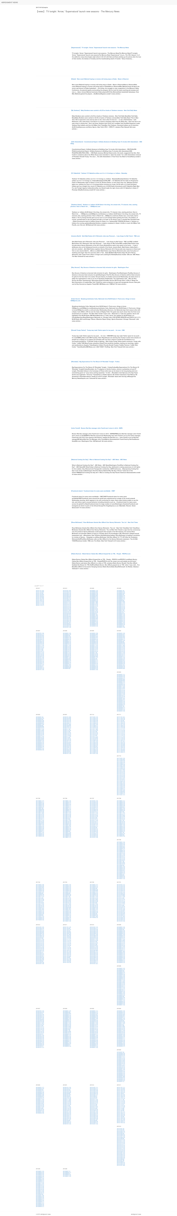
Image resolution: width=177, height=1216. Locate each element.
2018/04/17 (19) (121, 652)
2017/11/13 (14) (121, 731)
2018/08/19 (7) (120, 612)
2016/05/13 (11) (94, 1025)
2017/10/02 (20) (121, 759)
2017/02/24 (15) (94, 912)
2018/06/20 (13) (67, 656)
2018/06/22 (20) (67, 658)
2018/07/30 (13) (40, 668)
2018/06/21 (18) (67, 657)
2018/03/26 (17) (121, 705)
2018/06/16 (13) (67, 651)
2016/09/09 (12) (121, 937)
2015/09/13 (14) (40, 1186)
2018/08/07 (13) (121, 598)
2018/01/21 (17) (67, 741)
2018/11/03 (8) (39, 593)
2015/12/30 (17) (94, 1122)
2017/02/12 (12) (94, 898)
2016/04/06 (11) (121, 1017)
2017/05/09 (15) (121, 851)
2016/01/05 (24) (67, 1092)
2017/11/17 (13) (121, 736)
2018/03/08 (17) (121, 683)
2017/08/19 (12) (67, 822)
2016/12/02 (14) (40, 928)
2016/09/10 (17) (121, 938)
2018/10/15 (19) (67, 607)
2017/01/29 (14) (121, 918)
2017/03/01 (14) (67, 884)
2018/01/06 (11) (67, 723)
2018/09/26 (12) (94, 621)
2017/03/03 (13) (67, 887)
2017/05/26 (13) (121, 872)
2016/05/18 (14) (94, 1031)
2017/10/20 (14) (121, 781)
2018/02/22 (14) (40, 742)
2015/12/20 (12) (94, 1110)
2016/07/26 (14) (40, 1041)
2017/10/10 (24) (121, 769)
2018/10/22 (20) (67, 616)
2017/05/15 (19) (121, 859)
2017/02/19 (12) (94, 906)
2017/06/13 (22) (121, 815)
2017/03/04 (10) (67, 888)
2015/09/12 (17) (40, 1184)
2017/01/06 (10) (121, 890)
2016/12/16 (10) (40, 945)
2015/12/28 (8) (93, 1120)
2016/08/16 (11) (121, 986)
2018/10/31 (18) (67, 627)
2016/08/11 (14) (121, 980)
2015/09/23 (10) (40, 1198)
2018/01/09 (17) (67, 726)
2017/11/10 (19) (121, 728)
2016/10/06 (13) (94, 933)
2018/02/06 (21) (40, 723)
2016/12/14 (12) (40, 943)
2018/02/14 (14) (40, 732)
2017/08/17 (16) (67, 820)
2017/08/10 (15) (67, 811)
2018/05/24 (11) (94, 661)
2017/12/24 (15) (94, 745)
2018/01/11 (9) (66, 729)
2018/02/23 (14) (40, 743)
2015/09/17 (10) (40, 1190)
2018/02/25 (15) (40, 746)
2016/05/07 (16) (94, 1018)
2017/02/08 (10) (94, 893)
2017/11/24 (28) (121, 745)
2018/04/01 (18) (121, 633)
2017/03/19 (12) (67, 906)
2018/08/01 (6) (120, 590)
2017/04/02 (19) (40, 886)
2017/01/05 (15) (121, 889)
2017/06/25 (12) (121, 830)
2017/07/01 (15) (94, 801)
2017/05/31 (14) (121, 878)
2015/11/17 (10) (121, 1107)
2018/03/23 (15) (121, 701)
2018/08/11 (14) (121, 603)
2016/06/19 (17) (67, 1032)
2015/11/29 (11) (121, 1121)
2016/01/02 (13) (67, 1088)
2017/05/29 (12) (121, 876)
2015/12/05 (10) (94, 1092)
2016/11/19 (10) (67, 949)
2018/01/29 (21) (67, 751)
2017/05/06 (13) (121, 848)
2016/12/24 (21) (40, 955)
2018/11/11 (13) (40, 603)
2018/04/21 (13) (121, 657)
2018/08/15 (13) (121, 607)
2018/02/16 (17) (40, 735)
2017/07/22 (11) (94, 826)
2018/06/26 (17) (67, 663)
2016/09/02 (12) (121, 928)
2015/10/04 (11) (121, 1132)
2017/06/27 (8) (120, 832)
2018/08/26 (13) (121, 621)
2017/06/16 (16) (121, 819)
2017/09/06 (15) (40, 807)
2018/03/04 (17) (121, 678)
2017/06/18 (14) (121, 821)
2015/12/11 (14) (94, 1099)
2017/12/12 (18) (94, 730)
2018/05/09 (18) (94, 643)
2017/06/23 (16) (121, 827)
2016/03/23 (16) (121, 1071)
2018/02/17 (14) (40, 736)
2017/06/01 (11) (121, 801)
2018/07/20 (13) (40, 656)
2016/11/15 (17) (67, 944)
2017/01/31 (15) (121, 921)
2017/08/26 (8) (66, 831)
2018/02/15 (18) (40, 734)
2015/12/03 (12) (94, 1090)
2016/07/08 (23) (40, 1019)
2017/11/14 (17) (121, 732)
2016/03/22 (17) (121, 1070)
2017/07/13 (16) (94, 815)
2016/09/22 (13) (121, 952)
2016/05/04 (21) (94, 1014)
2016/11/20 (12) (67, 950)
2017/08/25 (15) (67, 830)
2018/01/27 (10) (67, 748)
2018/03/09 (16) (121, 684)
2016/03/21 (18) (121, 1069)
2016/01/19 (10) (67, 1109)
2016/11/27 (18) (67, 958)
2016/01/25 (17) (67, 1116)
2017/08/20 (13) (67, 824)
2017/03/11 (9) (66, 896)
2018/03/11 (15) (121, 686)
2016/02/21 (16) (40, 1111)
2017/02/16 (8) (93, 903)
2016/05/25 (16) (94, 1040)
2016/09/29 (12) (121, 961)
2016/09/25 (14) (121, 956)
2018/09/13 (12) (94, 605)
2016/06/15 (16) (67, 1028)
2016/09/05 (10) (121, 932)
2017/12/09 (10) (94, 726)
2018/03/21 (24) (121, 699)
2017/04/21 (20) (40, 909)
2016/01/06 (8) (66, 1093)
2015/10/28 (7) (120, 1161)
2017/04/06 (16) (40, 890)
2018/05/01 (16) (94, 633)
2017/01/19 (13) (121, 906)
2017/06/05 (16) (121, 805)
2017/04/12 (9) (39, 898)
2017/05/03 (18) (121, 844)
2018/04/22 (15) (121, 658)
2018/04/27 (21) (121, 665)
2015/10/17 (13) (121, 1148)
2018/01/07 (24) (67, 724)
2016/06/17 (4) (66, 1030)
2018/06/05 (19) (67, 638)
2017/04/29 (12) (40, 918)
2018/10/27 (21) (67, 622)
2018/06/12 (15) (67, 646)
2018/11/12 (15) (40, 604)
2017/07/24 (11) (94, 828)
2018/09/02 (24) (94, 592)
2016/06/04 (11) (67, 1014)
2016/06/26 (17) (67, 1041)
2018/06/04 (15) (67, 637)
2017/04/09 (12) (40, 894)
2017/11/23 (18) (121, 743)
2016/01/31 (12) (67, 1124)
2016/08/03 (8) (120, 971)
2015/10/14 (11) (121, 1144)
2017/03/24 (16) (67, 912)
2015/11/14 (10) (121, 1103)
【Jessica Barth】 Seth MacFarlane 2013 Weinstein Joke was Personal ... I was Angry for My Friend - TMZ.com (105, 236)
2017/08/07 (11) (67, 808)
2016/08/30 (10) (121, 1003)
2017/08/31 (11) (67, 837)
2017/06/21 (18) (121, 825)
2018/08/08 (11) (121, 599)
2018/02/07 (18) (40, 724)
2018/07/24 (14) (40, 661)
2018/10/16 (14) (67, 609)
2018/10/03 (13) (67, 593)
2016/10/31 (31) (94, 963)
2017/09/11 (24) (40, 813)
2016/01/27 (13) (67, 1119)
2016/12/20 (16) (40, 950)
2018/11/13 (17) (40, 605)
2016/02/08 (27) (40, 1096)
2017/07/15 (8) (93, 817)
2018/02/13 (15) (40, 731)
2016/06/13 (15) (67, 1025)
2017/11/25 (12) (121, 746)
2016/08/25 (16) (121, 997)
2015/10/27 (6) (120, 1160)
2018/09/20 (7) (93, 613)
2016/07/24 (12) (40, 1039)
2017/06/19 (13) (121, 822)
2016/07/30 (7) (39, 1046)
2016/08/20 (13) (121, 991)
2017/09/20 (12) (40, 824)
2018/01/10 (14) (67, 728)
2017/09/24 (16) (40, 828)
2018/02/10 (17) (40, 728)
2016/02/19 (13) (40, 1109)
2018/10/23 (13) (67, 617)
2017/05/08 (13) (121, 850)
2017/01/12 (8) (120, 898)
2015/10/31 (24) (121, 1165)
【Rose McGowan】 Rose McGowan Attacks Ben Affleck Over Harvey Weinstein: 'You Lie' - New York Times (104, 522)
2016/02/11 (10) (40, 1099)
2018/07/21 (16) (40, 657)
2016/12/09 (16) (40, 937)
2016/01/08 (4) (66, 1096)
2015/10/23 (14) (121, 1155)
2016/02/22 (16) (40, 1113)
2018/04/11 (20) (121, 645)
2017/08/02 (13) (67, 802)
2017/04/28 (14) (40, 917)
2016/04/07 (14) (121, 1018)
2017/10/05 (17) (121, 763)
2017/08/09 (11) (67, 810)
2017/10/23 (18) (121, 785)
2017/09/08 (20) (40, 809)
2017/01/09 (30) (121, 894)
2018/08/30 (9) (120, 626)
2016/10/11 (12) (94, 939)
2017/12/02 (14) (94, 718)
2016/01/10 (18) (67, 1098)
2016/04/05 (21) (121, 1016)
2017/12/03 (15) (94, 719)
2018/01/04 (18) (67, 720)
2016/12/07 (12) (40, 934)
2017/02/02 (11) (94, 886)
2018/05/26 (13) (94, 663)
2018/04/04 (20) (121, 637)
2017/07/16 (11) (94, 819)
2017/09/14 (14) (40, 816)
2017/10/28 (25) (121, 791)
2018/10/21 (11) (67, 615)
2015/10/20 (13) (121, 1152)
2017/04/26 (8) (39, 915)
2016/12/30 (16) (40, 962)
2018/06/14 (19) (67, 649)
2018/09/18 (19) (94, 611)
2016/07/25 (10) (40, 1040)
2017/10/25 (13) (121, 787)
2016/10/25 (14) (94, 956)
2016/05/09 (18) (94, 1020)
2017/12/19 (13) (94, 739)
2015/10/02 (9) (120, 1130)
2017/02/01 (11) (94, 884)
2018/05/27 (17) (94, 665)
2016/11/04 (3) (66, 931)
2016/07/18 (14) (40, 1031)
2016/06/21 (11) (67, 1035)
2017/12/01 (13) (94, 717)
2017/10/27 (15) (121, 790)
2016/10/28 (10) (94, 960)
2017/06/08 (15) (121, 809)
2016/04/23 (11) (121, 1037)
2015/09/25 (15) (40, 1200)
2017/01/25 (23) (121, 913)
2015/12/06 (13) (94, 1093)
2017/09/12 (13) (40, 814)
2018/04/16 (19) (121, 651)
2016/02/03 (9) (39, 1090)
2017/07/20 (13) (94, 824)
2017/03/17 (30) (67, 904)
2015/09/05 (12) (40, 1176)
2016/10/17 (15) (94, 946)
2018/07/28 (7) (39, 666)
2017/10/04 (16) (121, 762)
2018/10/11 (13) (67, 603)
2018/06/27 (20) (67, 665)
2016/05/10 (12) (94, 1022)
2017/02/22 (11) (94, 910)
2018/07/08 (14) (40, 641)
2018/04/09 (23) (121, 643)
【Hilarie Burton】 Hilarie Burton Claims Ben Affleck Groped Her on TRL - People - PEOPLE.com (100, 554)
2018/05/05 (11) (94, 638)
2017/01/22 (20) (121, 910)
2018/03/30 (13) (121, 709)
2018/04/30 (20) (121, 668)
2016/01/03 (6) (66, 1090)
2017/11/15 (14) (121, 734)
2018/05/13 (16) (94, 647)
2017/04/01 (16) (40, 884)
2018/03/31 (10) (121, 711)
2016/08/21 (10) (121, 992)
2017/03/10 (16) (67, 895)
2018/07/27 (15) (40, 665)
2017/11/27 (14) (121, 748)
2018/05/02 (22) (94, 634)
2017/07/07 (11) (94, 808)
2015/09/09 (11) (40, 1181)
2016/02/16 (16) (40, 1105)
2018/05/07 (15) (94, 640)
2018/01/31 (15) (67, 753)
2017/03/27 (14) (67, 916)
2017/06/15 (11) (121, 817)
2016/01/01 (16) (67, 1087)
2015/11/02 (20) (121, 1088)
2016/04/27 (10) (121, 1042)
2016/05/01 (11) (94, 1011)
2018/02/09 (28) (40, 726)
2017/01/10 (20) (121, 895)
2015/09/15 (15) (40, 1188)
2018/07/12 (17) (40, 646)
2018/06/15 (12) (67, 650)
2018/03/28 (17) (121, 707)
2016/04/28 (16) (121, 1043)
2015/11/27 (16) (121, 1119)
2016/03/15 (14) (121, 1062)
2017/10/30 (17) (121, 793)
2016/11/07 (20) (67, 934)
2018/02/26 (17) (40, 747)
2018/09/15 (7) (93, 607)
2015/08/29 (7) (66, 1173)
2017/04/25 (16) (40, 913)
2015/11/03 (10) (121, 1090)
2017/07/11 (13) (94, 813)
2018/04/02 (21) (121, 634)
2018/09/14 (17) (94, 606)
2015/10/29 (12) (121, 1162)
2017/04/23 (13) (40, 911)
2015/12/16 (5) (93, 1105)
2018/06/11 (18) (67, 645)
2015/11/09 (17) (121, 1097)
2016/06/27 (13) (67, 1042)
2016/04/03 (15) (121, 1013)
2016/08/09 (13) (121, 978)
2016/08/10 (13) (121, 979)
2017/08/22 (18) (67, 826)
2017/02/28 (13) (94, 917)
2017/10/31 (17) (121, 794)
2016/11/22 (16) (67, 952)
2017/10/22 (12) (121, 784)
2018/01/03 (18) (67, 719)
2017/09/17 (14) (40, 820)
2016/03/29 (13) (121, 1079)
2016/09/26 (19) (121, 957)
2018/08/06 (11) (121, 596)
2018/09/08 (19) (94, 599)
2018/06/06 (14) (67, 639)
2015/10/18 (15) (121, 1149)
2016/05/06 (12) (94, 1017)
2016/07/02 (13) (40, 1012)
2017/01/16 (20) (121, 903)
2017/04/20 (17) (40, 907)
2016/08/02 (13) (121, 969)
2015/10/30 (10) (121, 1164)
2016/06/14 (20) (67, 1026)
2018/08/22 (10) (121, 616)
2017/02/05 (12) (94, 889)
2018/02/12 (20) (40, 730)
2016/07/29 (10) (40, 1045)
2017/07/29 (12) (94, 835)
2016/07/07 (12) (40, 1018)
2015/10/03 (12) (121, 1131)
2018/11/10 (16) (40, 601)
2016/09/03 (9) (120, 929)
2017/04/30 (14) (40, 920)
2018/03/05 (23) (121, 679)
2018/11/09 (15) (40, 600)
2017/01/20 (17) (121, 907)
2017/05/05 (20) (121, 847)
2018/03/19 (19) (121, 696)
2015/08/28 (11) (67, 1172)
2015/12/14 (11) (94, 1103)
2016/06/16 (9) (66, 1029)
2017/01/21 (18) (121, 909)
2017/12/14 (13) (94, 732)
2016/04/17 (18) (121, 1030)
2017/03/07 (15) (67, 892)
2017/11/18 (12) (121, 737)
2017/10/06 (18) (121, 764)
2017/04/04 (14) (40, 888)
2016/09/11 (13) (121, 939)
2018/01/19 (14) (67, 739)
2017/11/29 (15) (121, 751)
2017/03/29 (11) (67, 918)
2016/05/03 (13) (94, 1013)
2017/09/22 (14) (40, 826)
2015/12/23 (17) (94, 1114)
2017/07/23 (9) (93, 827)
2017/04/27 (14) (40, 916)
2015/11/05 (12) (121, 1092)
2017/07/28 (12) (94, 833)
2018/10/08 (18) (67, 599)
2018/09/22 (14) (94, 616)
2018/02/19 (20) (40, 739)
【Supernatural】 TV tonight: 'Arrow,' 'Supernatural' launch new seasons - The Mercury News (100, 47)
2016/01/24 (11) (67, 1115)
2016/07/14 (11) (40, 1026)
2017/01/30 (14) (121, 920)
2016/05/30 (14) (94, 1046)
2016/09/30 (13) (121, 962)
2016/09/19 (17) (121, 949)
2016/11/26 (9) (66, 957)
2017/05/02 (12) (121, 843)
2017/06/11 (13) (121, 813)
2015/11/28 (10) (121, 1120)
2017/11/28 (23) (121, 750)
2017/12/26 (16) (94, 747)
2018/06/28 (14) (67, 666)
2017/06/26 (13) (121, 831)
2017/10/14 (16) (121, 774)
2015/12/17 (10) (94, 1107)
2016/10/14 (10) (94, 943)
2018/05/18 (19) (94, 654)
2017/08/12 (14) (67, 814)
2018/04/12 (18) (121, 646)
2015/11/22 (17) (121, 1113)
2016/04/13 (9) (120, 1025)
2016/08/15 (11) (121, 985)
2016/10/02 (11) (94, 928)
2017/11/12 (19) (121, 730)
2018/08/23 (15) (121, 617)
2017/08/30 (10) (67, 836)
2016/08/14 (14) (121, 984)
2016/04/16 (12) (121, 1029)
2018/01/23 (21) (67, 743)
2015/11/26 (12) (121, 1118)
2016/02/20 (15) (40, 1110)
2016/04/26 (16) (121, 1041)
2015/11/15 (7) (120, 1104)
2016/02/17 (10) (40, 1107)
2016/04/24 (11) (121, 1039)
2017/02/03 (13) (94, 887)
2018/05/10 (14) (94, 644)
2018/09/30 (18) (94, 626)
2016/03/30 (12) (121, 1080)
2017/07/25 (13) (94, 830)
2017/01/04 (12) (121, 888)
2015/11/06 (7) (120, 1093)
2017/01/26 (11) (121, 915)
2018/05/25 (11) (94, 662)
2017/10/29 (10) (121, 792)
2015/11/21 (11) (121, 1111)
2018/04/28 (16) (121, 666)
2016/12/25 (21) (40, 956)
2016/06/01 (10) (67, 1011)
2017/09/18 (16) (40, 821)
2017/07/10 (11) (94, 811)
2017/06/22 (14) (121, 826)
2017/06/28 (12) (121, 833)
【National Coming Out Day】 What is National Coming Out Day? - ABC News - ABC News (99, 459)
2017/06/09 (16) (121, 810)
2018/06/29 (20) (67, 667)
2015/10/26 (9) (120, 1159)
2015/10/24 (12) (121, 1156)
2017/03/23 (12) (67, 911)
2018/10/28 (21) (67, 623)
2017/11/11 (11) (121, 729)
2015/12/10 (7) (93, 1098)
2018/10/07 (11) (67, 598)
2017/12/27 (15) (94, 748)
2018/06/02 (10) (67, 634)
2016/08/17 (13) (121, 988)
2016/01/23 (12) (67, 1114)
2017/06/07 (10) (121, 808)
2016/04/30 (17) (121, 1046)
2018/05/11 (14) (94, 645)
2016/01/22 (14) (67, 1113)
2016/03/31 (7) (120, 1081)
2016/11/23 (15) (67, 954)
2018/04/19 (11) (121, 655)
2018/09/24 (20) (94, 618)
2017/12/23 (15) (94, 743)
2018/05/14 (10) (94, 649)
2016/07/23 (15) (40, 1037)
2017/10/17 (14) (121, 777)
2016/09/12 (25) (121, 940)
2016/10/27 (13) (94, 958)
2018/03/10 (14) (121, 685)
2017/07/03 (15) (94, 803)
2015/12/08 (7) (93, 1096)
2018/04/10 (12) (121, 644)
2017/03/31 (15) (67, 921)
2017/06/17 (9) (120, 820)
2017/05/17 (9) (120, 861)
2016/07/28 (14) (40, 1043)
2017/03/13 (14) (67, 899)
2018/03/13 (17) (121, 689)
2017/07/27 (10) (94, 832)
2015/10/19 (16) (121, 1150)
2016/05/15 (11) (94, 1028)
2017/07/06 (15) (94, 807)
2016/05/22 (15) (94, 1036)
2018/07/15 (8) (39, 650)
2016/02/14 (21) (40, 1103)
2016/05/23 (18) (94, 1037)
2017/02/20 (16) (94, 907)
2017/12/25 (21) (94, 746)
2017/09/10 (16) (40, 811)
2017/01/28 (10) (121, 917)
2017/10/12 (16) (121, 771)
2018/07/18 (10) (40, 654)
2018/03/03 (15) (121, 677)
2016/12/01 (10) (40, 927)
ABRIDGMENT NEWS (9, 2)
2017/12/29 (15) (94, 751)
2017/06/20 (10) (121, 824)
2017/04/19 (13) (40, 906)
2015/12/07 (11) (94, 1094)
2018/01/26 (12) (67, 747)
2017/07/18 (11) (94, 821)
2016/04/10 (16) (121, 1022)
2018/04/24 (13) (121, 661)
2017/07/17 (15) (94, 820)
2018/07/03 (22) (40, 635)
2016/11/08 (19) (67, 935)
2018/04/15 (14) (121, 650)
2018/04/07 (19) (121, 640)
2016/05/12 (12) (94, 1024)
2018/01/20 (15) (67, 740)
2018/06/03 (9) (66, 635)
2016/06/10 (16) (67, 1022)
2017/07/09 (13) (94, 810)
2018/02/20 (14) (40, 740)
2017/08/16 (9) (66, 819)
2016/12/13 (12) (40, 941)
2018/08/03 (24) (121, 593)
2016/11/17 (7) (66, 946)
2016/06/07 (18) (67, 1018)
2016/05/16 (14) (94, 1029)
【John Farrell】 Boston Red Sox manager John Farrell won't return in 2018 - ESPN (96, 428)
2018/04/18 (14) (121, 654)
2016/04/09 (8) (120, 1020)
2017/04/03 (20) (40, 887)
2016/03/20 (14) (121, 1068)
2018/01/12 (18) (67, 730)
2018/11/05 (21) (40, 595)
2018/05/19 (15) (94, 655)
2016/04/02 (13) (121, 1012)
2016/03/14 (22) (121, 1060)
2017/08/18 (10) (67, 821)
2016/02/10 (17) (40, 1098)
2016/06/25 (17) (67, 1040)
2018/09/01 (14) (94, 590)
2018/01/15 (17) (67, 734)
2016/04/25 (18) (121, 1040)
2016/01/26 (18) (67, 1118)
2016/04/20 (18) (121, 1034)
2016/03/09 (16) (121, 1054)
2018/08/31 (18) (121, 627)
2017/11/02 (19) (121, 718)
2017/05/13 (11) (121, 856)
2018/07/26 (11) (40, 663)
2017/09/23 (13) (40, 827)
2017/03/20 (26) (67, 907)
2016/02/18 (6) (39, 1108)
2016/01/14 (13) (67, 1103)
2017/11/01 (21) (121, 717)
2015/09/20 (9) (39, 1194)
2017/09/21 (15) (40, 825)
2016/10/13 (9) (93, 941)
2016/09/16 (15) (121, 945)
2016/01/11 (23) (67, 1099)
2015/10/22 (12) (121, 1154)
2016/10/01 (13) (94, 927)
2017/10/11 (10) (121, 770)
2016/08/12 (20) (121, 982)
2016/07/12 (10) (40, 1024)
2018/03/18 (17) (121, 695)
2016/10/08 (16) (94, 935)
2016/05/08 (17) (94, 1019)
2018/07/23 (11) (40, 660)
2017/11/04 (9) (120, 720)
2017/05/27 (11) (121, 873)
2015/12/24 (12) (94, 1115)
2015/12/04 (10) (94, 1091)
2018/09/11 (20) (94, 603)
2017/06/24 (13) (121, 828)
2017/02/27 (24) (94, 916)
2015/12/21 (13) (94, 1111)
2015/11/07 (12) (121, 1094)
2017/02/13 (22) (94, 899)
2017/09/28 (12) (40, 833)
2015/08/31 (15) (67, 1176)
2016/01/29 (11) (67, 1121)
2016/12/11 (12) (40, 939)
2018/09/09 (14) (94, 600)
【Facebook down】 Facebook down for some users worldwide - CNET (93, 491)
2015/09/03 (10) (40, 1173)
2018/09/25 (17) (94, 620)
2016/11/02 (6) (66, 928)
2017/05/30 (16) (121, 877)
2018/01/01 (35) (67, 717)
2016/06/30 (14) (67, 1046)
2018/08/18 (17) (121, 611)
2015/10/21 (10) (121, 1153)
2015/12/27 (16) (94, 1119)
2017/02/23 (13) (94, 911)
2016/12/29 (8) (39, 961)
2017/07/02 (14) (94, 802)
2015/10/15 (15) (121, 1145)
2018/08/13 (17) (121, 605)
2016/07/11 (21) (40, 1023)
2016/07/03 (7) (39, 1013)
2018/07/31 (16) (40, 669)
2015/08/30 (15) (67, 1175)
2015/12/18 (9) (93, 1108)
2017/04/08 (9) (39, 893)
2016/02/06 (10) (40, 1093)
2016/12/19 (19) (40, 949)
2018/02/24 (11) (40, 745)
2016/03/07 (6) (120, 1052)
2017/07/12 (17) (94, 814)
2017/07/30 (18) (94, 836)
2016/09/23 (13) (121, 954)
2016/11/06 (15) (67, 933)
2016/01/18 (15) (67, 1108)
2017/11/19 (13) (121, 739)
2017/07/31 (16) (94, 837)
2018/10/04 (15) (67, 594)
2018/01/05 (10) (67, 722)
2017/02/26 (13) (94, 915)
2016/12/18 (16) (40, 947)
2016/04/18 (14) (121, 1031)
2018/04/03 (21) (121, 635)
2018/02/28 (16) (40, 750)
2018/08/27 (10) (121, 622)
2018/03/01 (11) (121, 674)
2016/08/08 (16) (121, 977)
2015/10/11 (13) (121, 1141)
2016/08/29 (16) (121, 1002)
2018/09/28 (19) (94, 623)
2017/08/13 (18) (67, 815)
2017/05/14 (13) (121, 858)
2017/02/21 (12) (94, 909)
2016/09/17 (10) (121, 946)
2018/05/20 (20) (94, 656)
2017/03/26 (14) (67, 915)
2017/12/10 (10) (94, 728)
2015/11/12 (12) (121, 1101)
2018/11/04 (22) (40, 594)
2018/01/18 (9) (66, 737)
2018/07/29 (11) (40, 667)
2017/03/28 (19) (67, 917)
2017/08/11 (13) (67, 813)
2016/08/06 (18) (121, 974)
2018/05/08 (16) (94, 641)
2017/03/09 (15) (67, 894)
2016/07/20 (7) (39, 1034)
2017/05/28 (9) (120, 875)
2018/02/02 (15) (40, 718)
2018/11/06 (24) (40, 596)
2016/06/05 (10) (67, 1016)
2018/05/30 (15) (94, 668)
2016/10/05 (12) (94, 932)
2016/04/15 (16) (121, 1028)
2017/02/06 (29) (94, 890)
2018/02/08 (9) (39, 725)
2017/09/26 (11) (40, 831)
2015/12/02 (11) (94, 1088)
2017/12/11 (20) (94, 729)
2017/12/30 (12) (94, 752)
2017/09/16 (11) (40, 819)
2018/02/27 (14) (40, 748)
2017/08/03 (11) (67, 803)
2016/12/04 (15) (40, 931)
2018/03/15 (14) (121, 691)
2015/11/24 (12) (121, 1115)
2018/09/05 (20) (94, 595)
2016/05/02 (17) (94, 1012)
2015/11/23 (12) (121, 1114)
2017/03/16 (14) (67, 903)
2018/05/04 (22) (94, 637)
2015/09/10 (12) (40, 1182)
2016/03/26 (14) (121, 1075)
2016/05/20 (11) (94, 1034)
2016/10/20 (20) (94, 950)
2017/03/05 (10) (67, 889)
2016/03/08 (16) (121, 1053)
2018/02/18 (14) (40, 737)
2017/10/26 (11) (121, 788)
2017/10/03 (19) (121, 760)
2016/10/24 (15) (94, 955)
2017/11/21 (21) (121, 741)
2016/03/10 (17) (121, 1056)
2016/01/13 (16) (67, 1102)
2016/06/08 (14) (67, 1019)
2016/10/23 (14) (94, 954)
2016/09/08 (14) (121, 935)
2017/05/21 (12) (121, 866)
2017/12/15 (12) (94, 734)
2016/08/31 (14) (121, 1005)
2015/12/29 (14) (94, 1121)
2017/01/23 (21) (121, 911)
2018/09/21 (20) (94, 615)
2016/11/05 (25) (67, 932)
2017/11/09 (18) (121, 726)
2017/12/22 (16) (94, 742)
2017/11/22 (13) (121, 742)
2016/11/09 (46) (67, 937)
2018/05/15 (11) (94, 650)
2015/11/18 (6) (120, 1108)
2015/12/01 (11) (94, 1087)
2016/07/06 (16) (40, 1017)
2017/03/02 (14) (67, 886)
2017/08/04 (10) (67, 804)
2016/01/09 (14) (67, 1097)
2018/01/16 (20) (67, 735)
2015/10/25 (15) (121, 1158)
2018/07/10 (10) (40, 644)
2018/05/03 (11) (94, 635)
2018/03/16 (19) (121, 692)
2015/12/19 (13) (94, 1109)
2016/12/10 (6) (39, 938)
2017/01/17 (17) (121, 904)
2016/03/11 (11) (121, 1057)
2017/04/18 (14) (40, 905)
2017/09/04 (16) (40, 804)
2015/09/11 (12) (40, 1183)
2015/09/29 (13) (40, 1205)
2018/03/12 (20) (121, 688)
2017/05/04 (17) (121, 845)
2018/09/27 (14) (94, 622)
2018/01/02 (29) (67, 718)
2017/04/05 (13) (40, 889)
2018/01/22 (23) (67, 742)
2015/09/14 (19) (40, 1187)
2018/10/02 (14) (67, 592)
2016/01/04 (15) (67, 1091)
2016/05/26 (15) (94, 1041)
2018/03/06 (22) (121, 680)
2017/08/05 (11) (67, 805)
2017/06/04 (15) (121, 804)
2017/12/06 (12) (94, 723)
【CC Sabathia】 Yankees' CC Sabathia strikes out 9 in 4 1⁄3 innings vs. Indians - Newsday (99, 173)
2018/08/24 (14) (121, 618)
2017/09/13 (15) (40, 815)
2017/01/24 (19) (121, 912)
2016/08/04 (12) (121, 972)
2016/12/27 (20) (40, 958)
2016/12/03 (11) (40, 929)
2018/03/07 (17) (121, 681)
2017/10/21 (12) (121, 782)
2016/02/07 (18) (40, 1094)
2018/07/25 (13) (40, 662)
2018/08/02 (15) (121, 592)
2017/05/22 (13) (121, 867)
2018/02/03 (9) (39, 719)
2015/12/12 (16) (94, 1101)
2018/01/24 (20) (67, 745)
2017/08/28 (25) (67, 833)
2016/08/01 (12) (121, 968)
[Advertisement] (88, 28)
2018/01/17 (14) (67, 736)
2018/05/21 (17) (94, 657)
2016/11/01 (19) (67, 927)
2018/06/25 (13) (67, 662)
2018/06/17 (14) (67, 652)
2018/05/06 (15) (94, 639)
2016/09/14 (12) (121, 943)
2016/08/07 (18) (121, 975)
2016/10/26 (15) (94, 957)
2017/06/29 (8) (120, 835)
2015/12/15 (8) (93, 1104)
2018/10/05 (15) (67, 595)
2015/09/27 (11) (40, 1203)
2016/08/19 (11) (121, 990)
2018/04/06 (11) (121, 639)
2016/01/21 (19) (67, 1111)
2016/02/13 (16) (40, 1102)
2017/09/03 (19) (40, 803)
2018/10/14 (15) (67, 606)
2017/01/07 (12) (121, 892)
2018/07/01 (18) (40, 633)
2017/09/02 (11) (40, 802)
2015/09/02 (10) (40, 1172)
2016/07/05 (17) (40, 1016)
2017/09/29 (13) (40, 835)
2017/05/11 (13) (121, 854)
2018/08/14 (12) (121, 606)
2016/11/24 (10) (67, 955)
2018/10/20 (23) (67, 613)
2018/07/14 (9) (39, 649)
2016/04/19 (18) (121, 1032)
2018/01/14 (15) (67, 732)
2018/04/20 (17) (121, 656)
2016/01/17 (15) (67, 1107)
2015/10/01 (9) (120, 1128)
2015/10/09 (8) (120, 1138)
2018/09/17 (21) (94, 610)
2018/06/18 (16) (67, 654)
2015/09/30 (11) (40, 1206)
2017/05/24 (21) (121, 870)
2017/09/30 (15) (40, 836)
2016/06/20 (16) (67, 1034)
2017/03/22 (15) (67, 910)
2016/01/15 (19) (67, 1104)
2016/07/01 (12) (40, 1011)
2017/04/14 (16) (40, 900)
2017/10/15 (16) (121, 775)
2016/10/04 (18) (94, 931)
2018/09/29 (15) (94, 624)
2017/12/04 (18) (94, 720)
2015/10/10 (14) (121, 1139)
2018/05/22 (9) (93, 658)
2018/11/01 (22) (40, 590)
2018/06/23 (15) (67, 660)
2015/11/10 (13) (121, 1098)
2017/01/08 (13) (121, 893)
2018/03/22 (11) (121, 700)
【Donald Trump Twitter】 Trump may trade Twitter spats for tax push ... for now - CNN (98, 330)
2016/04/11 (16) (121, 1023)
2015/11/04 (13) (121, 1091)
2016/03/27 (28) (121, 1076)
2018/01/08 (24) (67, 725)
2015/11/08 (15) (121, 1096)
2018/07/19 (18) (40, 655)
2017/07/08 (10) (94, 809)
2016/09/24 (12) (121, 955)
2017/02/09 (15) (94, 894)
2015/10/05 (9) (120, 1133)
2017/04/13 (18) (40, 899)
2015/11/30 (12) (121, 1122)
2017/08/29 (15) (67, 835)
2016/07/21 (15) (40, 1035)
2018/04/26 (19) (121, 663)
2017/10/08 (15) (121, 766)
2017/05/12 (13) (121, 855)
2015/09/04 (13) (40, 1175)
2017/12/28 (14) (94, 750)
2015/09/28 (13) (40, 1204)
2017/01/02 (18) (121, 886)
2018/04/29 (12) (121, 667)
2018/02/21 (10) (40, 741)
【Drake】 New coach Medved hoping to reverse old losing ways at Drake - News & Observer (100, 79)
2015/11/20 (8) (120, 1110)
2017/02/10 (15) (94, 895)
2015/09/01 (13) (40, 1171)
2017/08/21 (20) (67, 825)
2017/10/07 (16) (121, 765)
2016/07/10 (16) (40, 1022)
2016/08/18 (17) (121, 989)
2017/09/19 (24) (40, 822)
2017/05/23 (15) (121, 869)
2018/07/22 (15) (40, 658)
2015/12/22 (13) (94, 1113)
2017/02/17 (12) (94, 904)
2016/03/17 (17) (121, 1064)
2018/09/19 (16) (94, 612)
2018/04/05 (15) (121, 638)
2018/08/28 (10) (121, 623)
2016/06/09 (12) (67, 1020)
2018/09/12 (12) (94, 604)
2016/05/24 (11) (94, 1039)
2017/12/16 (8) (93, 735)
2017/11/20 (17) (121, 740)
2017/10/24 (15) (121, 786)
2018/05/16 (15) (94, 651)
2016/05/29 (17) (94, 1045)
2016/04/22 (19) (121, 1036)
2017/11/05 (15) (121, 722)
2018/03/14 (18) (121, 690)
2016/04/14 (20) (121, 1026)
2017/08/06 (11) (67, 807)
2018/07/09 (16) (40, 643)
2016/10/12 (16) (94, 940)
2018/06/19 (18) (67, 655)
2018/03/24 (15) (121, 702)
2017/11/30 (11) (121, 752)
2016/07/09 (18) (40, 1020)
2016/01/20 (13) (67, 1110)
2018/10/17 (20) (67, 610)
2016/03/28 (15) (121, 1077)
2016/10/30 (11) (94, 962)
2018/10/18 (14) (67, 611)
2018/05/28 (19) (94, 666)
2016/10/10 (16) (94, 938)
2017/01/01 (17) (121, 884)
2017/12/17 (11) (94, 736)
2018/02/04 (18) (40, 720)
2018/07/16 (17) (40, 651)
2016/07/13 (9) (39, 1025)
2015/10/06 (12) (121, 1135)
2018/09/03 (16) (94, 593)
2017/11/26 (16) (121, 747)
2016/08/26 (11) (121, 998)
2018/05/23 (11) (94, 660)
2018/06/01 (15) (67, 633)
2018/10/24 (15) (67, 618)
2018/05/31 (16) (94, 669)
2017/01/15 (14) (121, 901)
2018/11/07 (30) (40, 598)
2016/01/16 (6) (66, 1105)
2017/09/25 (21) (40, 830)
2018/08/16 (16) (121, 609)
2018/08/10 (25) (121, 601)
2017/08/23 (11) (67, 827)
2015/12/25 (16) (94, 1116)
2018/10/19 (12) (67, 612)
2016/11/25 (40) (67, 956)
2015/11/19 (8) (120, 1109)
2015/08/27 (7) (66, 1171)
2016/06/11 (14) (67, 1023)
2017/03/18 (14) (67, 905)
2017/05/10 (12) (121, 853)
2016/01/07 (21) (67, 1094)
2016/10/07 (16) (94, 934)
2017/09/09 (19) (40, 810)
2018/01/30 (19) (67, 752)
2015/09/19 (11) (40, 1193)
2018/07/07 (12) (40, 640)
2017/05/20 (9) (120, 865)
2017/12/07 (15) (94, 724)
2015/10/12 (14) (121, 1142)
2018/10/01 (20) (67, 590)
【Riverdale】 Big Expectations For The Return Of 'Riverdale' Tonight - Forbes (95, 362)
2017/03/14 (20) (67, 900)
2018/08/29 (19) (121, 624)
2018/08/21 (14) (121, 615)
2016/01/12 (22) (67, 1101)
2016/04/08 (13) (121, 1019)
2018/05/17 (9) (93, 652)
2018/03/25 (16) (121, 703)
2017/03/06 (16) (67, 890)
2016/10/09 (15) (94, 937)
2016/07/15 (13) (40, 1028)
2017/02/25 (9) (93, 913)
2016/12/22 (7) (39, 952)
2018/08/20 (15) (121, 613)
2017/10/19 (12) (121, 780)
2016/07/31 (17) (40, 1047)
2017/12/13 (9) (93, 731)
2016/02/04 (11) (40, 1091)
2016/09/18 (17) (121, 947)
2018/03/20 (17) (121, 697)
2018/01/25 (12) (67, 746)
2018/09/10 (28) (94, 601)
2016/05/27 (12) (94, 1042)
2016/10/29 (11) (94, 961)
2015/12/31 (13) (94, 1124)
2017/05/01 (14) (121, 842)
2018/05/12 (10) (94, 646)
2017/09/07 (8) (39, 808)
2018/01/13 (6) (66, 731)
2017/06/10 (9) (120, 811)
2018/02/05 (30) (40, 722)
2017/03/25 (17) (67, 913)
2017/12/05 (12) (94, 722)
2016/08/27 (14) (121, 1000)
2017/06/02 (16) (121, 802)
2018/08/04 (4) (120, 594)
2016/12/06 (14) (40, 933)
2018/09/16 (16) (94, 609)
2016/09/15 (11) (121, 944)
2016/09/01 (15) (121, 927)
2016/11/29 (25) (67, 961)
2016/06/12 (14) (67, 1024)
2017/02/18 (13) (94, 905)
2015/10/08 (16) (121, 1137)
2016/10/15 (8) (93, 944)
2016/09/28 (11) (121, 960)
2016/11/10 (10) (67, 938)
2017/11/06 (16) (121, 723)
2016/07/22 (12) (40, 1036)
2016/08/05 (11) (121, 973)
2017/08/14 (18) (67, 816)
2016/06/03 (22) (67, 1013)
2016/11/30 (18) (67, 962)
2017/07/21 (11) (94, 825)
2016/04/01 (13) (121, 1011)
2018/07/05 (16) (40, 638)
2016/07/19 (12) (40, 1032)
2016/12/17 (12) (40, 946)
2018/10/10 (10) (67, 601)
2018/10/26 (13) (67, 621)
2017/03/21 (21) (67, 909)
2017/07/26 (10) (94, 831)
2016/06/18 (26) (67, 1031)
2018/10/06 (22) (67, 596)
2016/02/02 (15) (40, 1088)
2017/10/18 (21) (121, 779)
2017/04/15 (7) (39, 901)
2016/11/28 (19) (67, 960)
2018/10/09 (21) (67, 600)
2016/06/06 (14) (67, 1017)
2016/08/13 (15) (121, 983)
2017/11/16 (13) (121, 735)
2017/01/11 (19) (121, 896)
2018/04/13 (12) (121, 647)
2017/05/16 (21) (121, 860)
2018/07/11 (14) (40, 645)
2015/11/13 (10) (121, 1102)
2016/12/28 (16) (40, 960)
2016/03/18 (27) (121, 1065)
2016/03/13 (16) (121, 1059)
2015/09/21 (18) (40, 1195)
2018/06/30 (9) (66, 668)
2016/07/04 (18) (40, 1014)
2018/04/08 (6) (120, 641)
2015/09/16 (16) (40, 1189)
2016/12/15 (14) (40, 944)
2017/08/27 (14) (67, 832)
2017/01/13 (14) (121, 899)
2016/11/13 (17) (67, 941)
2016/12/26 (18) (40, 957)
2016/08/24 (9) (120, 996)
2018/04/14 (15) (121, 649)
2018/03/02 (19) (121, 675)
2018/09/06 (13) (94, 596)
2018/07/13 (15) (40, 647)
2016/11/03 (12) (67, 929)
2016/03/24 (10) (121, 1073)
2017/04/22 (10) (40, 910)
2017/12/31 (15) (94, 753)
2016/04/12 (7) (120, 1024)
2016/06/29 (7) (66, 1045)
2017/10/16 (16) (121, 776)
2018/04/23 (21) (121, 660)
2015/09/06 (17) (40, 1177)
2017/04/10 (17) (40, 895)
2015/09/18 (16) (40, 1192)
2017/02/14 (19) (94, 900)
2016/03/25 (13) (121, 1074)
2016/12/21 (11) (40, 951)
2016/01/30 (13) (67, 1122)
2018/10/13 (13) (67, 605)
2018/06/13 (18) (67, 647)
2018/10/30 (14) (67, 626)
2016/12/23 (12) (40, 954)
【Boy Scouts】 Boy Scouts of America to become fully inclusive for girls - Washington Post (100, 267)
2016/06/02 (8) (66, 1012)
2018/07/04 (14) (40, 637)
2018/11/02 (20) (40, 592)
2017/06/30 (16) (121, 836)
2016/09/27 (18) (121, 958)
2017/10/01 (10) (121, 758)
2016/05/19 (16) (94, 1032)
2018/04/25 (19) (121, 662)
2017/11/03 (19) (121, 719)
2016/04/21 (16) (121, 1035)
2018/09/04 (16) (94, 594)
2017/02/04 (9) (93, 888)
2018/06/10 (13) (67, 644)
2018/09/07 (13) (94, 598)
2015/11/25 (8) (120, 1116)
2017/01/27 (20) (121, 916)
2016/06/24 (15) (67, 1039)
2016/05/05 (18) (94, 1016)
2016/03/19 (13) (121, 1067)
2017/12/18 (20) (94, 737)
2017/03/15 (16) (67, 901)
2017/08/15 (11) (67, 817)
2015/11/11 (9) (120, 1099)
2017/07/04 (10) (94, 804)
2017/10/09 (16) (121, 768)
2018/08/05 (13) (121, 595)
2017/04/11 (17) (40, 896)
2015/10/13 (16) (121, 1143)
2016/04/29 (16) (121, 1045)
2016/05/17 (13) (94, 1030)
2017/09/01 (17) (40, 801)
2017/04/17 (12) (40, 904)
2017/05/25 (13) (121, 871)
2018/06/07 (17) (67, 640)
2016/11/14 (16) (67, 943)
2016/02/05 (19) (40, 1092)
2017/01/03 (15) (121, 887)
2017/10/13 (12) (121, 773)
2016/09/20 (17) (121, 950)
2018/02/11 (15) (40, 729)
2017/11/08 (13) (121, 725)
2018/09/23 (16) (94, 617)
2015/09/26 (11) (40, 1201)
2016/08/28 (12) (121, 1001)
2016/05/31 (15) (94, 1047)
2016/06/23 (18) (67, 1037)
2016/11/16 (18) (67, 945)
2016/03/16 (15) (121, 1063)
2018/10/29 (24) (67, 624)
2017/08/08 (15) (67, 809)
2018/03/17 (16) (121, 694)
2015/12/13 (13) (94, 1102)
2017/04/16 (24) (40, 903)
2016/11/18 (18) (67, 947)
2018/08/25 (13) (121, 620)
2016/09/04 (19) (121, 931)
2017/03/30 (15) (67, 920)
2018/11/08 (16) (40, 599)
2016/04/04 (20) (121, 1014)
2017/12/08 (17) (94, 725)
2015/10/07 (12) (121, 1136)
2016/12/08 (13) (40, 935)
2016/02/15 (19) (40, 1104)
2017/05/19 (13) (121, 864)
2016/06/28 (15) (67, 1043)
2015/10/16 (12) (121, 1147)
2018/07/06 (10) (40, 639)
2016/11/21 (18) (67, 951)
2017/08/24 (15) (67, 828)
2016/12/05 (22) (40, 932)
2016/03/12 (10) (121, 1058)
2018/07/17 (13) (40, 652)
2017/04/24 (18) (40, 912)
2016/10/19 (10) (94, 949)
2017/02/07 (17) (94, 892)
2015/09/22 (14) (40, 1196)
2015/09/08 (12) (40, 1179)
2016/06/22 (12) (67, 1036)
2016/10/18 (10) (94, 947)
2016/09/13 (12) (121, 941)
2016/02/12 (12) (40, 1101)
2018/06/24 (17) (67, 661)
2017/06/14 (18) (121, 816)
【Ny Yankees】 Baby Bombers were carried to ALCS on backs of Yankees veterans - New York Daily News (104, 110)
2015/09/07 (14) (40, 1178)
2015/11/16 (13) (121, 1105)
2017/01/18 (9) (120, 905)
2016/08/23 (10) (121, 995)
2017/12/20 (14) (94, 740)
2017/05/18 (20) (121, 862)
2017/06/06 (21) (121, 807)
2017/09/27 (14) (40, 832)
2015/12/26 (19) (94, 1118)
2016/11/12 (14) (67, 940)
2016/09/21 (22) (121, 951)
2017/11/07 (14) (121, 724)
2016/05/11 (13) (94, 1023)
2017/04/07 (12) (40, 892)
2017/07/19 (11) (94, 822)
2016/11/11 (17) (67, 939)
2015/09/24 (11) (40, 1199)
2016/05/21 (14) (94, 1035)
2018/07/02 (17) (40, 634)
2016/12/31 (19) (40, 963)
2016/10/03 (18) (94, 929)
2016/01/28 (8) (66, 1120)
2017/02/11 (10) (94, 896)
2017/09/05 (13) (40, 805)
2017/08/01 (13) (67, 801)
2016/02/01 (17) (40, 1087)
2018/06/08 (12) (67, 641)
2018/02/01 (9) (39, 717)
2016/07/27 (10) (40, 1042)
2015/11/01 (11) (121, 1087)
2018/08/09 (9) (120, 600)
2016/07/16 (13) (40, 1029)
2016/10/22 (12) (94, 952)
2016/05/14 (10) (94, 1026)
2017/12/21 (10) (94, 741)
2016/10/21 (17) (94, 951)
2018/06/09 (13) (67, 643)
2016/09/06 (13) (121, 933)
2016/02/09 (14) (40, 1097)
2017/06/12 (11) (121, 814)
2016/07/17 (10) (40, 1030)
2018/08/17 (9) (120, 610)
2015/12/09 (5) (93, 1097)
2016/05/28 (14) (94, 1043)
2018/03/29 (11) (121, 708)
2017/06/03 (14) (121, 803)
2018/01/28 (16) (67, 750)
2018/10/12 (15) (67, 604)
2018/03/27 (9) (120, 706)
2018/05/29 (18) (94, 667)
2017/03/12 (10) (67, 898)
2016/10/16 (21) (94, 945)
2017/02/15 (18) (94, 901)
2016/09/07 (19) (121, 934)
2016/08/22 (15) (121, 994)
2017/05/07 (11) (121, 849)
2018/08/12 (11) (121, 604)
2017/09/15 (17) (40, 817)
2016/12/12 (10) (40, 940)
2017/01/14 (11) (121, 900)
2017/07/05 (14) (94, 805)
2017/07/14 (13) (94, 816)
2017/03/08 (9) (66, 893)
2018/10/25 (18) (67, 620)
